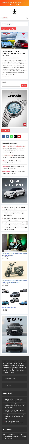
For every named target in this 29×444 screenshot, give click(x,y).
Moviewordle (6, 171)
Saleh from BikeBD (8, 155)
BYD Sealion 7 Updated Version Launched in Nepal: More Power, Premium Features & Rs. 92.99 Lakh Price (14, 213)
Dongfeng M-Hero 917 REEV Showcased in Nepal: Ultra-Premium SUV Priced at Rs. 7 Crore (15, 223)
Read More (5, 76)
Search (4, 82)
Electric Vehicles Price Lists (9, 307)
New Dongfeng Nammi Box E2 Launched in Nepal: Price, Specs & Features (12, 2)
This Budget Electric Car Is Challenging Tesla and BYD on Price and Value (14, 53)
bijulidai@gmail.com (10, 378)
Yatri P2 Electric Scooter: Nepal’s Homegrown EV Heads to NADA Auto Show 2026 (14, 281)
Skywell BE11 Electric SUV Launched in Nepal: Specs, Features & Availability (14, 208)
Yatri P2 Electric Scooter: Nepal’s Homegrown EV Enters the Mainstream (14, 422)
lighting (5, 161)
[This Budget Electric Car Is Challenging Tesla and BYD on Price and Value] (14, 40)
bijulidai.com (17, 435)
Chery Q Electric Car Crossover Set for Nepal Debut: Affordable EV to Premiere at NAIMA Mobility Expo (14, 150)
